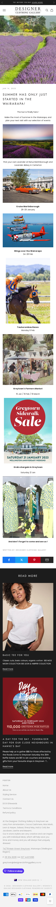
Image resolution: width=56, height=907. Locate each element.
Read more (8, 669)
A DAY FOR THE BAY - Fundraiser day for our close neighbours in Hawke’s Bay (28, 743)
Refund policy (9, 812)
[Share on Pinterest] (34, 560)
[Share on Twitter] (21, 560)
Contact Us (8, 799)
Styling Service (9, 794)
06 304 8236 (11, 857)
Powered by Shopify (42, 888)
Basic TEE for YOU (16, 655)
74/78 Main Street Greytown (16, 848)
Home (5, 785)
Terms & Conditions (12, 808)
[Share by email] (47, 560)
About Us (7, 790)
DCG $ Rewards (10, 803)
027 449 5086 (27, 857)
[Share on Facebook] (9, 560)
